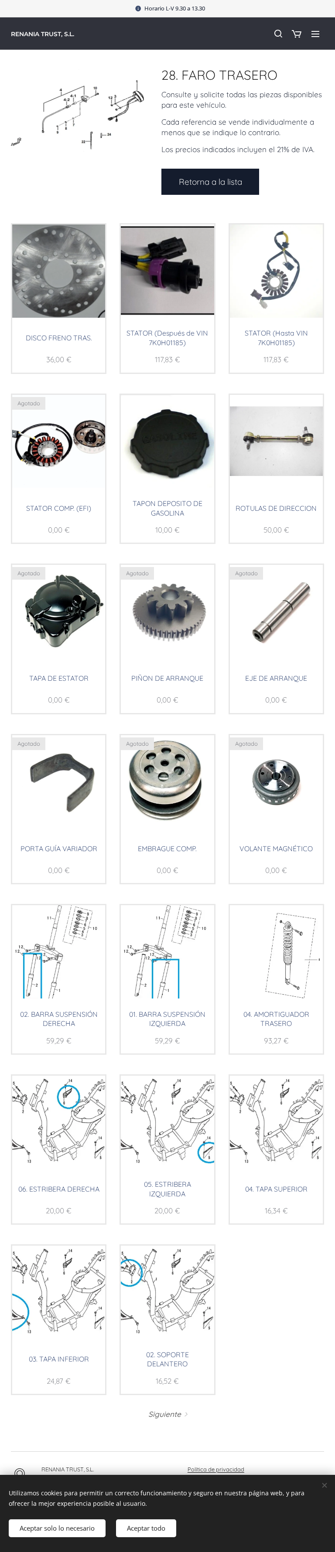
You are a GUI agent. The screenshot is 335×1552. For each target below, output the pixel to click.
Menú (315, 33)
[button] (278, 33)
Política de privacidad (216, 1469)
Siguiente (164, 1414)
